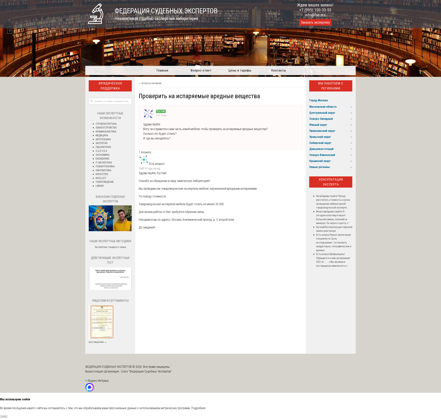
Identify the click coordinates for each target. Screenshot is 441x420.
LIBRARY (100, 185)
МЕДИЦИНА (102, 135)
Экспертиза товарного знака (110, 247)
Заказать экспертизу (315, 22)
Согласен (4, 416)
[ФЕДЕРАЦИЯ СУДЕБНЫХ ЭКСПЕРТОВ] (95, 23)
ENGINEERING (102, 158)
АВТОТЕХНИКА (103, 139)
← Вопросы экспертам (150, 83)
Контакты (278, 70)
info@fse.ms (315, 15)
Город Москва (318, 100)
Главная (162, 70)
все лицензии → (98, 342)
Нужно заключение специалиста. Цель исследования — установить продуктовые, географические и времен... (333, 242)
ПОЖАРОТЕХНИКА (105, 166)
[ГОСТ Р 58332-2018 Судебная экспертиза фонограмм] (110, 289)
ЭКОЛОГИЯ (101, 143)
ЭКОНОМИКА (102, 154)
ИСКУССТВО (102, 174)
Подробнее (198, 408)
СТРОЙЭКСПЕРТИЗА (106, 123)
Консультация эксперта (331, 181)
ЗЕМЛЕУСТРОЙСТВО (106, 127)
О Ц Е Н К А (101, 150)
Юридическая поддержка (110, 85)
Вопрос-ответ (201, 70)
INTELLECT (101, 178)
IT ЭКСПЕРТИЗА (104, 162)
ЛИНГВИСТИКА (103, 170)
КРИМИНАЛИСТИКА (106, 131)
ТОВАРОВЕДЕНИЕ (105, 181)
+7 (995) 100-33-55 (315, 10)
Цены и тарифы (240, 70)
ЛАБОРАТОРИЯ (103, 147)
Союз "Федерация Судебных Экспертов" (146, 371)
